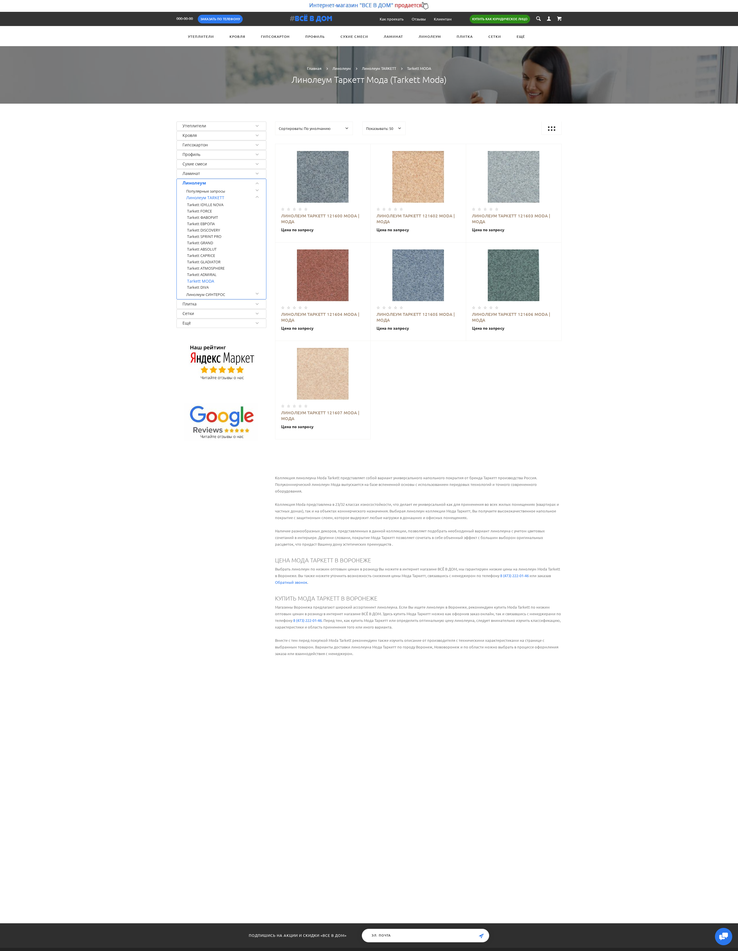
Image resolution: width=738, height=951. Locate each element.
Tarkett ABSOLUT (201, 249)
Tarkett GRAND (200, 242)
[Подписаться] (481, 936)
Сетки (494, 36)
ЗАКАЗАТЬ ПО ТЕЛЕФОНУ (220, 19)
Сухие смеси (354, 36)
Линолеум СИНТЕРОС (205, 294)
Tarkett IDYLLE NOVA (205, 204)
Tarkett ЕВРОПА (201, 223)
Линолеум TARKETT (205, 197)
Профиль (315, 36)
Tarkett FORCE (199, 211)
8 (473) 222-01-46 (514, 575)
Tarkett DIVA (198, 287)
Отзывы (419, 18)
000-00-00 (184, 18)
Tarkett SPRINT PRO (204, 236)
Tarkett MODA (200, 281)
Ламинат (393, 36)
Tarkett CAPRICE (201, 255)
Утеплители (201, 36)
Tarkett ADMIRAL (201, 274)
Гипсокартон (275, 36)
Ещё (521, 36)
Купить (320, 175)
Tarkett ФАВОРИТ (202, 217)
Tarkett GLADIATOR (204, 261)
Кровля (237, 36)
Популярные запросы (205, 191)
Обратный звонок (291, 582)
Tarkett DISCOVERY (203, 230)
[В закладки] (363, 149)
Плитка (465, 36)
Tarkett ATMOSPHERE (206, 268)
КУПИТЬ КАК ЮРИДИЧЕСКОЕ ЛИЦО (500, 19)
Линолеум (430, 36)
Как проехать (392, 18)
